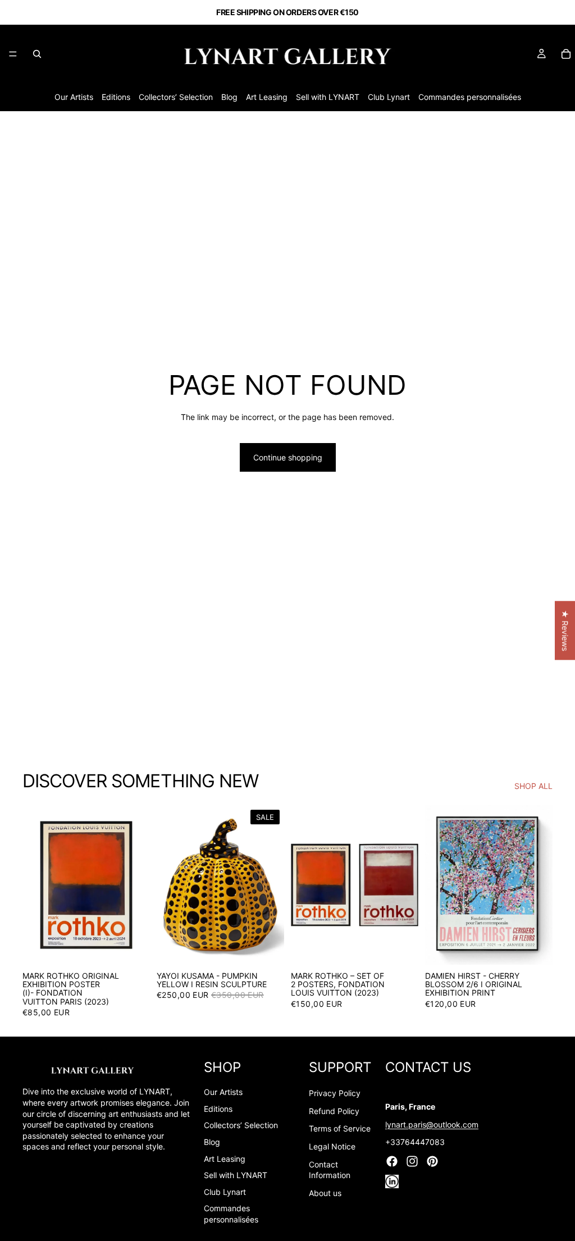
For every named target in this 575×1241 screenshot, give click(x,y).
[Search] (37, 54)
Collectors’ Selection (176, 97)
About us (325, 1193)
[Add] (132, 947)
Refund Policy (334, 1111)
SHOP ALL (533, 786)
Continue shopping (287, 457)
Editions (116, 97)
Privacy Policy (334, 1093)
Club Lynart (389, 97)
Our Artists (73, 97)
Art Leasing (267, 97)
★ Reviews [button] (565, 630)
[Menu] (13, 54)
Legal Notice (332, 1146)
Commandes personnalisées (469, 97)
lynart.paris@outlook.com (431, 1124)
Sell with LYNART (327, 97)
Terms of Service (340, 1128)
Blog (229, 97)
